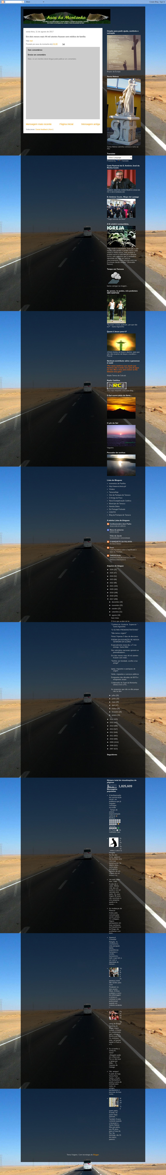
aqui (31, 41)
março (114, 708)
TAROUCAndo (115, 556)
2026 (112, 570)
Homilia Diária (114, 506)
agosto (114, 615)
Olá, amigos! (114, 1071)
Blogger (96, 1155)
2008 (112, 746)
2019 (112, 593)
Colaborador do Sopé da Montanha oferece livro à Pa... (124, 684)
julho (114, 695)
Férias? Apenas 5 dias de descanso (124, 636)
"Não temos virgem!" (119, 633)
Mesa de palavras (117, 530)
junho (114, 699)
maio (114, 702)
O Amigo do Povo (115, 498)
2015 (112, 722)
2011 (112, 736)
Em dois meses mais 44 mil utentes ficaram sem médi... (124, 657)
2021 (112, 586)
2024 (112, 576)
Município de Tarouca (117, 504)
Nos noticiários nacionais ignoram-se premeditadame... (125, 651)
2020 (112, 589)
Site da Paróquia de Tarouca (119, 495)
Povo (112, 548)
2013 (112, 729)
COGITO (112, 512)
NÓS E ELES (114, 532)
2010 (112, 739)
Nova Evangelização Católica (120, 501)
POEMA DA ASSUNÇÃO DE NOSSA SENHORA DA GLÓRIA (125, 641)
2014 (112, 726)
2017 (112, 599)
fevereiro (115, 712)
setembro (115, 612)
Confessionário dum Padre (120, 524)
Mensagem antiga (90, 124)
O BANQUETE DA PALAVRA (121, 542)
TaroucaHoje (113, 492)
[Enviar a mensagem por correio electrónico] (63, 44)
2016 (112, 719)
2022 (112, 583)
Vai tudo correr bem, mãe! (114, 881)
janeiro (114, 715)
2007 (112, 749)
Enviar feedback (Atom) (44, 129)
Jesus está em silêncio (118, 526)
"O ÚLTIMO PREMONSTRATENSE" (125, 630)
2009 (112, 742)
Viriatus (112, 489)
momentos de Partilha (117, 483)
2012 (112, 732)
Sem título (115, 618)
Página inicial (66, 124)
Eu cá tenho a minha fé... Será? (114, 1051)
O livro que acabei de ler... (121, 621)
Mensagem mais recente (38, 124)
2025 (112, 573)
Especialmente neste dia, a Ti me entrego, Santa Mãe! (123, 646)
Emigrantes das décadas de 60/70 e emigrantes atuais (124, 678)
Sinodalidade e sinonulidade (120, 538)
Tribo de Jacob (116, 536)
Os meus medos (115, 544)
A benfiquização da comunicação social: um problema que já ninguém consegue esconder (115, 801)
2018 (112, 596)
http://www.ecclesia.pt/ (117, 486)
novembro (116, 605)
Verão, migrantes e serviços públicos (125, 674)
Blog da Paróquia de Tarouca (120, 515)
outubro (115, 609)
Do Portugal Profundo (117, 509)
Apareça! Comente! (112, 939)
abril (113, 705)
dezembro (116, 602)
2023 (112, 579)
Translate (125, 161)
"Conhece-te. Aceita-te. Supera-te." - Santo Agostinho (125, 626)
